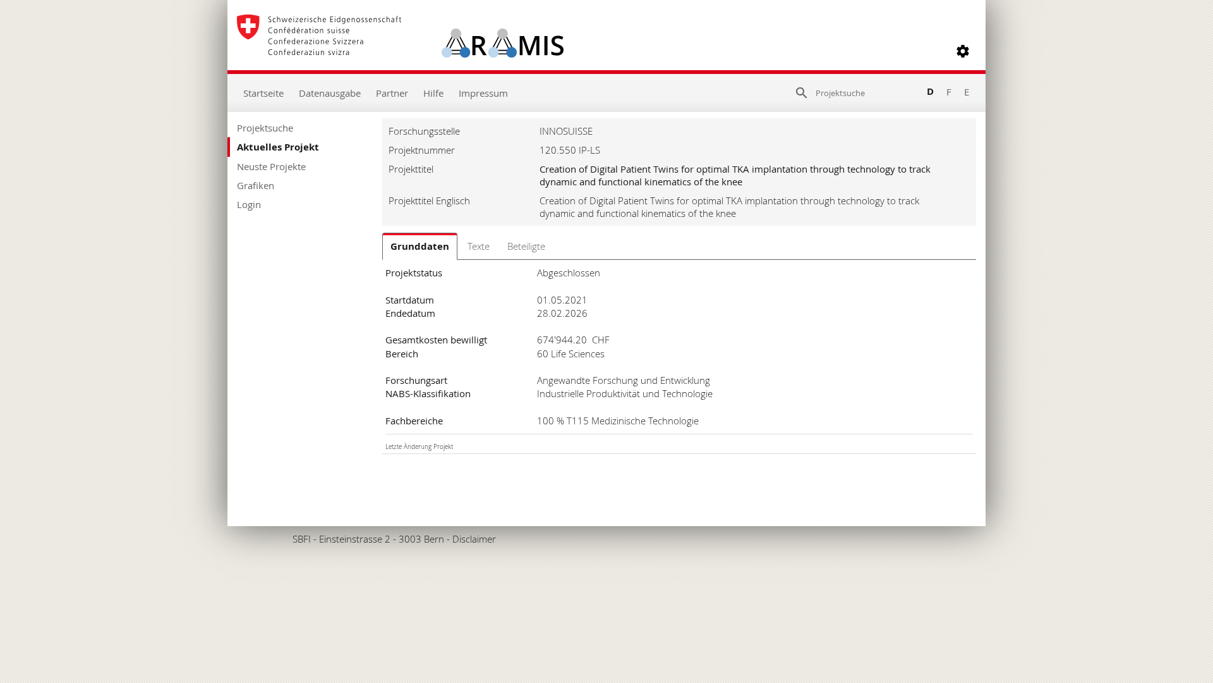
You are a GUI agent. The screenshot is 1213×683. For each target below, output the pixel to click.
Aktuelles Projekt (278, 147)
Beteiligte (526, 246)
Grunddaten (419, 246)
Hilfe (433, 93)
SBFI (302, 538)
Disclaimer (474, 538)
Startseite (263, 93)
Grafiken (255, 185)
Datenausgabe (330, 93)
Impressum (483, 93)
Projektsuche (265, 127)
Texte (479, 246)
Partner (392, 93)
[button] (963, 51)
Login (249, 204)
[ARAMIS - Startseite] (400, 51)
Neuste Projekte (271, 166)
